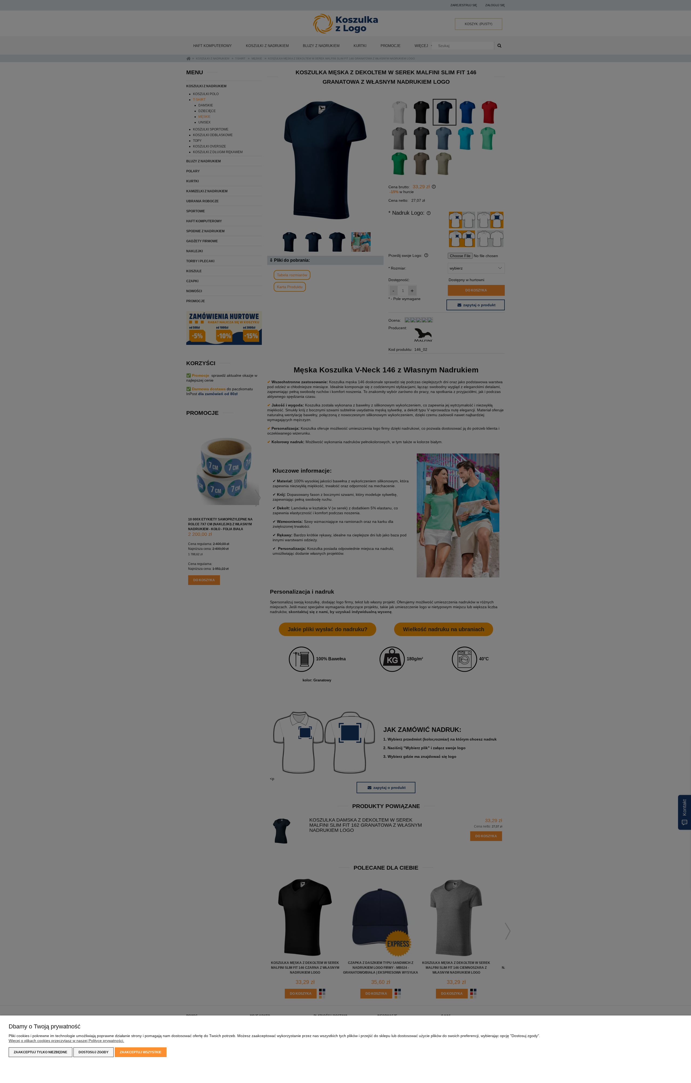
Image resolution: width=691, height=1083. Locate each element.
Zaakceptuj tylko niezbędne (40, 1052)
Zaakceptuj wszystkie (140, 1052)
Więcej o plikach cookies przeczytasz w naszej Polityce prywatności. (66, 1040)
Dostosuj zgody (94, 1052)
